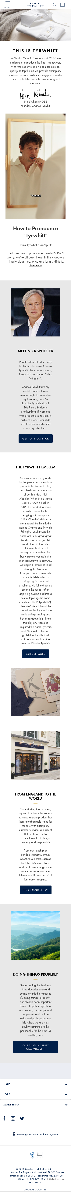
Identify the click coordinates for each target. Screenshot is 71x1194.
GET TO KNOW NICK (35, 438)
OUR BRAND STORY (35, 890)
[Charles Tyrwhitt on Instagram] (13, 1118)
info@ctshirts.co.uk (54, 1179)
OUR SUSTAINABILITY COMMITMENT (36, 1047)
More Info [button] (11, 1104)
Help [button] (6, 1084)
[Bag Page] (62, 4)
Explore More (35, 653)
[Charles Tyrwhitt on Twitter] (21, 1118)
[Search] (55, 4)
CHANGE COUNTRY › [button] (36, 1189)
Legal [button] (7, 1094)
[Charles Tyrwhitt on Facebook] (4, 1118)
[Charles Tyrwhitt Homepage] (35, 4)
